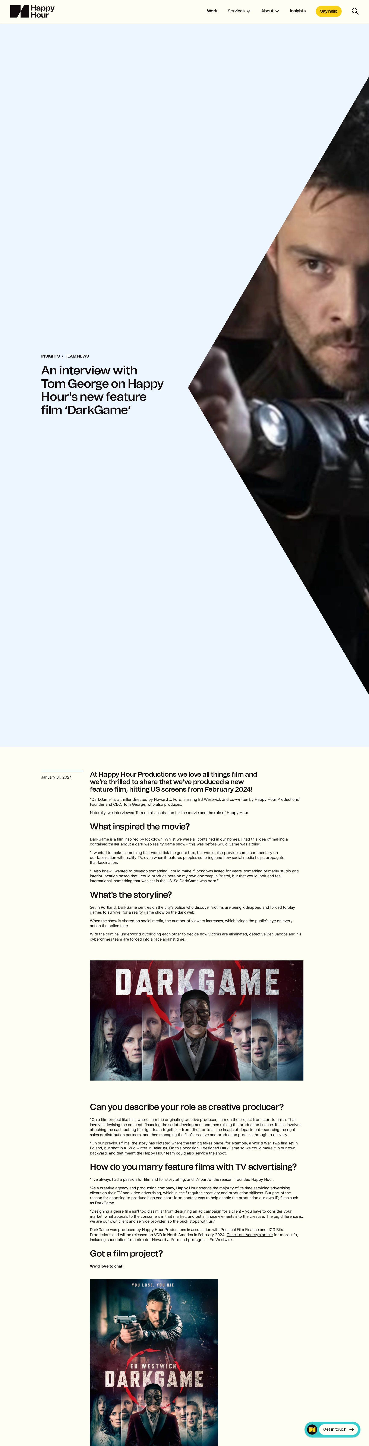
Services (236, 11)
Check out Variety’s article (250, 1234)
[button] (239, 11)
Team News (77, 356)
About (267, 11)
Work (212, 11)
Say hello (328, 11)
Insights (297, 11)
